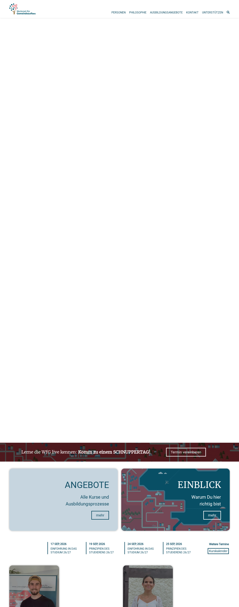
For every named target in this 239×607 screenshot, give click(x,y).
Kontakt (192, 12)
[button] (228, 12)
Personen (118, 12)
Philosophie (137, 12)
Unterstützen (212, 12)
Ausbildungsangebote (166, 12)
